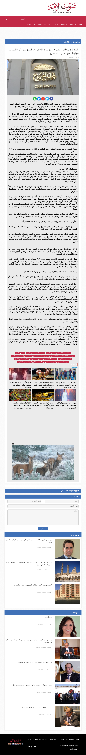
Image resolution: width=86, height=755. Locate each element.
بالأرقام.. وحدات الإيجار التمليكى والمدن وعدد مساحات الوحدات (33, 585)
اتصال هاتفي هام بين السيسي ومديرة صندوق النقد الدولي (35, 662)
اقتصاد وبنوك (37, 24)
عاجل (71, 24)
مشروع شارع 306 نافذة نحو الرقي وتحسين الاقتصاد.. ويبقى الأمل (33, 685)
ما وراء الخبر (48, 24)
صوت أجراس (48, 617)
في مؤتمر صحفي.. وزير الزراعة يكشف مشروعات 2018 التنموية (33, 707)
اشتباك (56, 24)
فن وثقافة (64, 24)
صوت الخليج (43, 739)
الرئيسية (78, 24)
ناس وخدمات (33, 739)
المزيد (28, 24)
